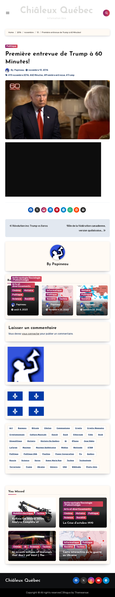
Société (29, 299)
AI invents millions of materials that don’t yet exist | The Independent (32, 555)
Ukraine (41, 467)
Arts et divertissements (21, 285)
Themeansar (81, 592)
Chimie (17, 546)
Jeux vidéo (89, 441)
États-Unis (91, 467)
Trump (29, 467)
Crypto (78, 428)
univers (54, 467)
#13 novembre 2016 (18, 75)
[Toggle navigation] (7, 13)
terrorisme (15, 467)
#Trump (70, 75)
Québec (90, 454)
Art (11, 428)
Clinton (47, 428)
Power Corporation (64, 454)
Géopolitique (15, 441)
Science (16, 299)
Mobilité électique (23, 513)
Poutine (46, 454)
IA (66, 441)
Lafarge (13, 447)
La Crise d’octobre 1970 (78, 523)
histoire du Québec (50, 441)
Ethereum (78, 435)
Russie (12, 460)
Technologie (85, 460)
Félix (90, 435)
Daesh (55, 435)
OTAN (90, 447)
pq (80, 454)
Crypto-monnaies (95, 428)
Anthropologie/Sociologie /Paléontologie (26, 279)
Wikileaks (76, 467)
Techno (63, 299)
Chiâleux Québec (56, 10)
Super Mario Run (54, 460)
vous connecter (31, 333)
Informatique (54, 290)
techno (70, 460)
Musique (27, 447)
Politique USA (30, 454)
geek (100, 435)
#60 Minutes (36, 75)
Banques (22, 428)
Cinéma (16, 290)
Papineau (19, 70)
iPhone (75, 441)
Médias (64, 447)
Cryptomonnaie (17, 435)
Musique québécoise (46, 447)
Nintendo (77, 447)
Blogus (67, 592)
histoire (31, 441)
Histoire (28, 290)
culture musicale (38, 435)
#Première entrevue (54, 75)
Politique (11, 46)
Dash (65, 435)
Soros (37, 460)
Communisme (63, 428)
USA (65, 467)
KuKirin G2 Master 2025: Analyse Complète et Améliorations (28, 522)
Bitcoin (35, 428)
